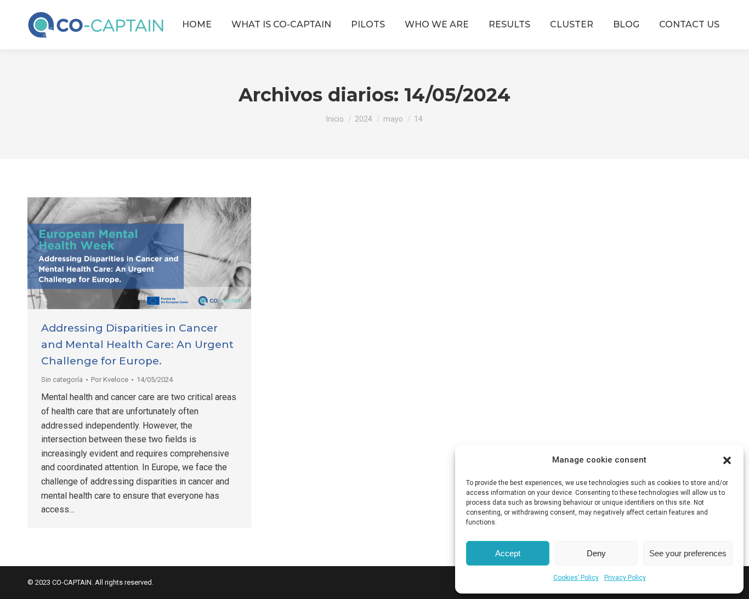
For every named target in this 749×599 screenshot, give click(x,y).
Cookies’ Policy (576, 577)
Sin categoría (62, 379)
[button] (727, 460)
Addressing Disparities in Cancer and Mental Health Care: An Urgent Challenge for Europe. (137, 344)
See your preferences (688, 553)
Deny (596, 553)
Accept (507, 553)
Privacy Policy (625, 577)
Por (109, 379)
